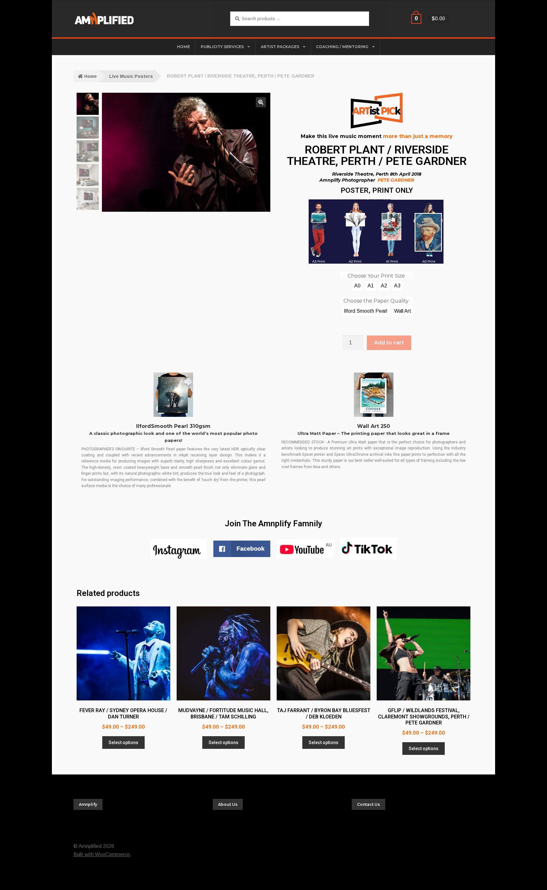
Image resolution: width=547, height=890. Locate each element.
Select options (123, 742)
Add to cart (389, 343)
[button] (261, 102)
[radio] (357, 286)
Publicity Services (222, 46)
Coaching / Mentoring (342, 46)
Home (90, 76)
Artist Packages (280, 46)
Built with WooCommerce (101, 854)
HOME (183, 46)
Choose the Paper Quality (376, 301)
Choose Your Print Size (376, 276)
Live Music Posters (131, 76)
